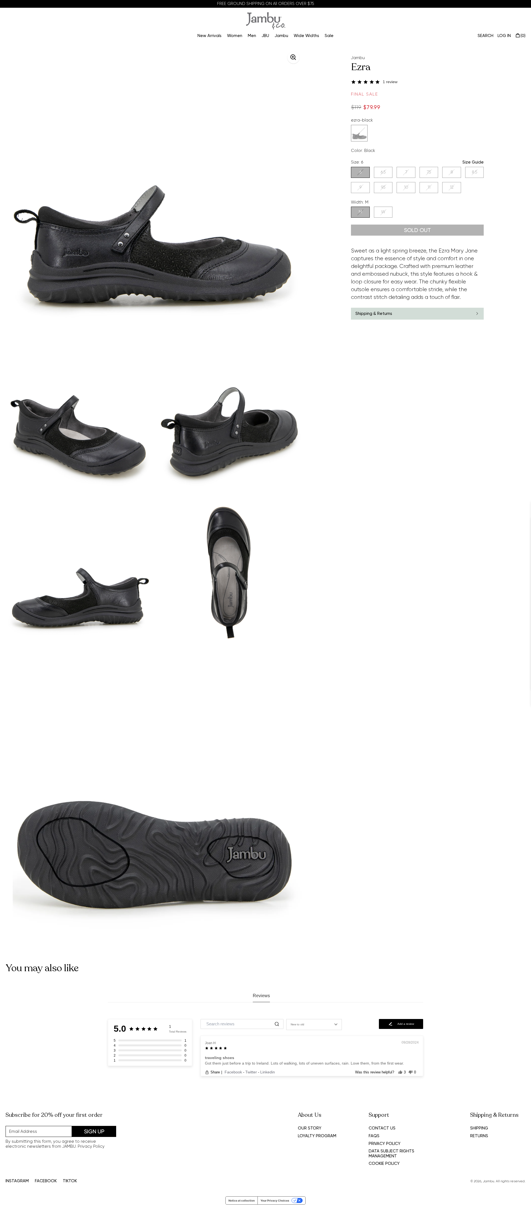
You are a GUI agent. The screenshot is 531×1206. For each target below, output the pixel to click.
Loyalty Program (317, 1135)
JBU (265, 35)
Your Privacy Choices (275, 1200)
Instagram (17, 1181)
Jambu (281, 35)
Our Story (309, 1128)
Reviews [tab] (261, 995)
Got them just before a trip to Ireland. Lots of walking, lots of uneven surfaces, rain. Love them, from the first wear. (304, 1063)
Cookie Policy (384, 1163)
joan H (210, 1043)
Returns (479, 1135)
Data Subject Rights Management (391, 1153)
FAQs (374, 1135)
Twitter (251, 1072)
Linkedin (267, 1072)
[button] (417, 82)
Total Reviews (177, 1031)
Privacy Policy (91, 1146)
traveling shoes (219, 1057)
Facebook (234, 1072)
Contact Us (382, 1128)
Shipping (479, 1128)
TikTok (70, 1181)
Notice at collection (241, 1200)
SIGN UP (94, 1131)
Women (234, 35)
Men (252, 35)
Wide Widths (306, 35)
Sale (329, 35)
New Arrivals (209, 35)
